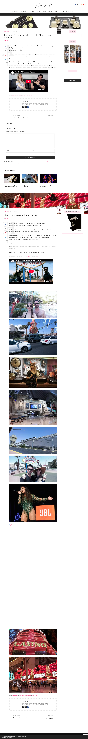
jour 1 (23, 256)
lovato (33, 695)
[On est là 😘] (66, 48)
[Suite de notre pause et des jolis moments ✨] (66, 54)
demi (17, 695)
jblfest (29, 695)
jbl (27, 695)
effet (13, 95)
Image (39, 11)
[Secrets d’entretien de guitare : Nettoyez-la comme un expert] (12, 178)
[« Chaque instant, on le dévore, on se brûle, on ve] (78, 60)
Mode (44, 11)
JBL (18, 252)
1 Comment (9, 123)
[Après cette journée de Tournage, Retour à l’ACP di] (66, 60)
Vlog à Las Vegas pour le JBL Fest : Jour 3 (22, 215)
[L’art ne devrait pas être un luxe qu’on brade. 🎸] (78, 54)
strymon (28, 95)
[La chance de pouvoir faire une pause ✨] (72, 54)
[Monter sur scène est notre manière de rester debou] (72, 60)
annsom (6, 40)
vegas (37, 695)
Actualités (14, 11)
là (37, 256)
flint (16, 95)
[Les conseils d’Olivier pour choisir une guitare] (48, 178)
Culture (32, 11)
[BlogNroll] (44, 5)
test (31, 95)
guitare (19, 95)
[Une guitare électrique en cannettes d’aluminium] (30, 178)
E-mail (65, 73)
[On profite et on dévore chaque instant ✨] (78, 48)
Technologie (24, 11)
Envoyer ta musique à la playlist (65, 11)
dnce (20, 695)
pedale (23, 95)
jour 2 (29, 256)
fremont (24, 695)
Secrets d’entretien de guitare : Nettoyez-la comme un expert (11, 185)
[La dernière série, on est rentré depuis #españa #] (72, 48)
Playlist (50, 11)
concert (14, 695)
